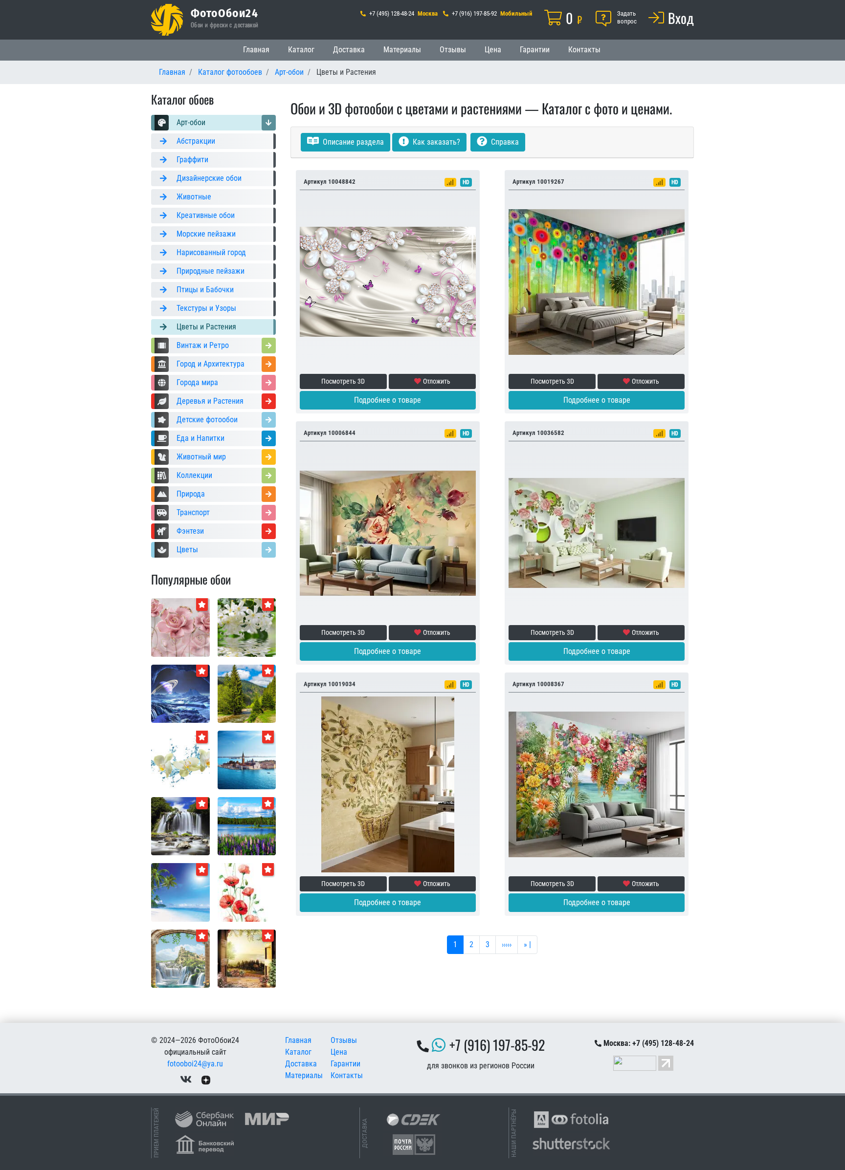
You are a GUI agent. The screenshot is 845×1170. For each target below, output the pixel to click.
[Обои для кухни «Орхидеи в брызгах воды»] (180, 759)
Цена (493, 49)
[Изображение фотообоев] (247, 759)
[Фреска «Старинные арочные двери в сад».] (247, 958)
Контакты (584, 49)
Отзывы (453, 49)
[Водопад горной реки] (180, 825)
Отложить (436, 381)
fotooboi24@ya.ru (195, 1063)
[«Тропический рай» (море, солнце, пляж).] (180, 891)
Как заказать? (435, 142)
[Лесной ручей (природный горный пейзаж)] (247, 693)
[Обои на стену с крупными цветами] (180, 626)
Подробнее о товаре (387, 400)
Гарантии (535, 49)
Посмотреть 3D (343, 381)
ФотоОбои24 (224, 12)
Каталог (301, 49)
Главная (256, 49)
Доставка (349, 49)
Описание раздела (352, 142)
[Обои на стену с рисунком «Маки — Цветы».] (247, 891)
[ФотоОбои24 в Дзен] (205, 1079)
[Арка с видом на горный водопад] (180, 958)
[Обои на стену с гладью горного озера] (247, 825)
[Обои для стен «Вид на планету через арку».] (180, 693)
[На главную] (167, 20)
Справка (504, 142)
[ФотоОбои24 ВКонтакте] (186, 1079)
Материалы (402, 49)
